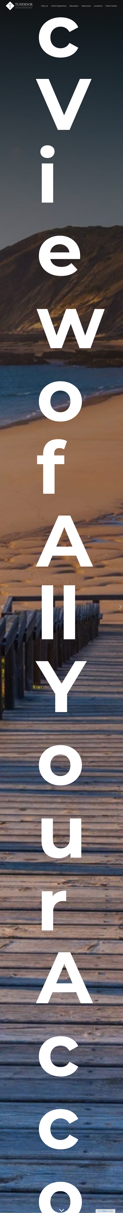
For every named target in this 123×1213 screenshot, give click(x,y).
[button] (44, 6)
